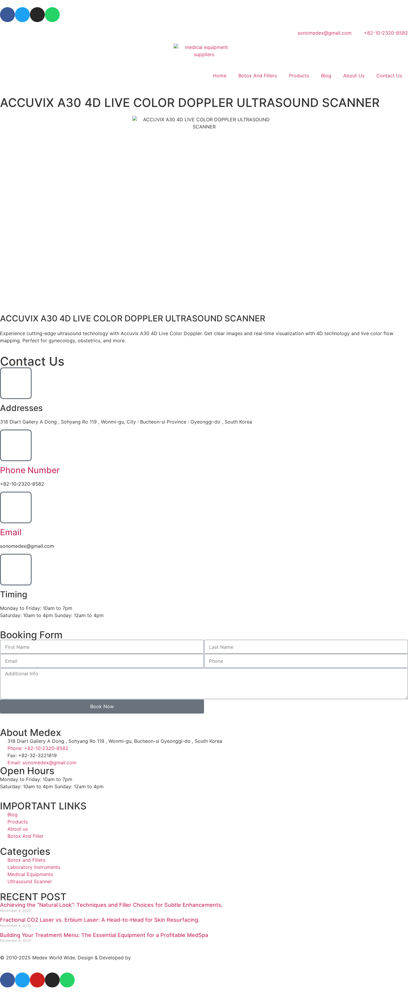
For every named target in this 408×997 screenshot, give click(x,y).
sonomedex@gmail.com (27, 546)
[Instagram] (37, 14)
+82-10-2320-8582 (22, 484)
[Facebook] (7, 14)
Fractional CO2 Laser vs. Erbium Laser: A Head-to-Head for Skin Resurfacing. (100, 920)
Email (11, 532)
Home (219, 76)
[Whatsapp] (52, 14)
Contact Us (389, 76)
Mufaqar (141, 958)
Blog (326, 76)
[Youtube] (37, 980)
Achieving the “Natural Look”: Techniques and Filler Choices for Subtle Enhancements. (111, 905)
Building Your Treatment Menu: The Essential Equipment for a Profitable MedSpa (104, 935)
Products (299, 76)
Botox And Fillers (257, 76)
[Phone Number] (16, 445)
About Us (353, 76)
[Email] (16, 507)
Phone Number (30, 470)
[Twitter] (22, 14)
